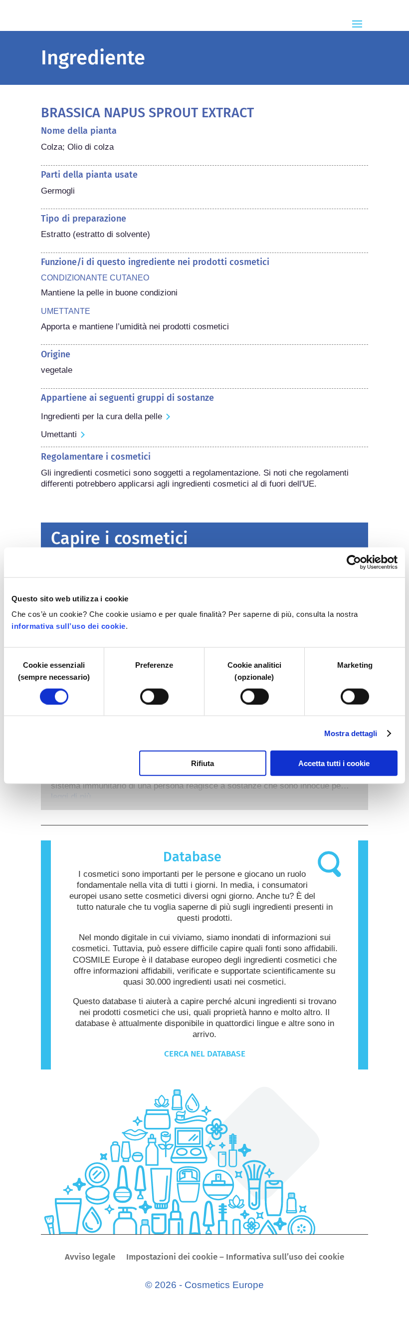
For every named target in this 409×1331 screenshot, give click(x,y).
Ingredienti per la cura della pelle (101, 416)
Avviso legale (90, 1258)
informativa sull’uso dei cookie (68, 626)
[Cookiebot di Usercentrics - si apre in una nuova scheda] (354, 561)
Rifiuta (202, 763)
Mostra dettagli (351, 733)
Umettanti (59, 434)
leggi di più (71, 796)
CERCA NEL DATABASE (204, 1054)
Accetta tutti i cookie (334, 763)
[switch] (154, 696)
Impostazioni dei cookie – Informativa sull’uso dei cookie (235, 1258)
